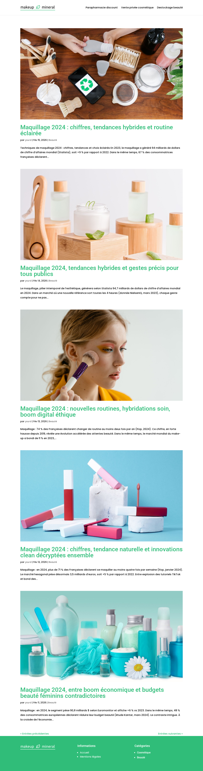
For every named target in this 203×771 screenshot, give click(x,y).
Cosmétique (144, 752)
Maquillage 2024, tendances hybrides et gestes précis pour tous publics (99, 270)
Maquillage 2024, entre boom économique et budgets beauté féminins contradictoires (92, 692)
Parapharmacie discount (102, 7)
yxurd (28, 140)
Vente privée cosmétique (137, 7)
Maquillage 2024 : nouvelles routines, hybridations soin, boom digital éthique (95, 411)
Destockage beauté (170, 7)
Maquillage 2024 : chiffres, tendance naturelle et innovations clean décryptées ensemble (101, 552)
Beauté (53, 140)
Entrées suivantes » (170, 734)
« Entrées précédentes (34, 734)
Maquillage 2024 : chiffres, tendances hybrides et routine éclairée (96, 130)
